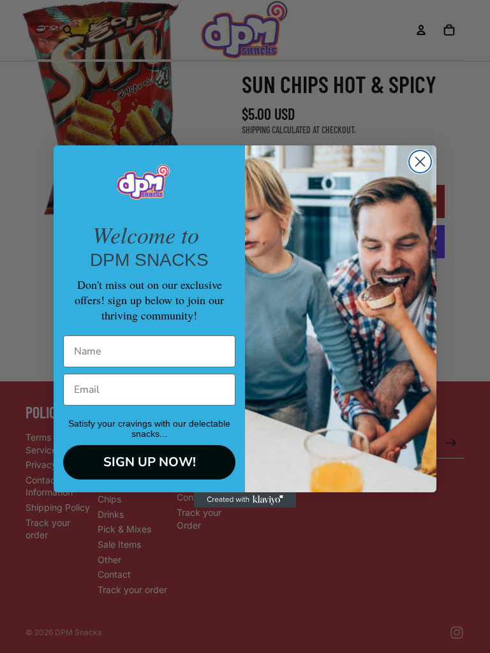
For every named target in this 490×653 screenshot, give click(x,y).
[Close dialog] (420, 161)
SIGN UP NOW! (149, 462)
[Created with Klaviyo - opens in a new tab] (245, 500)
